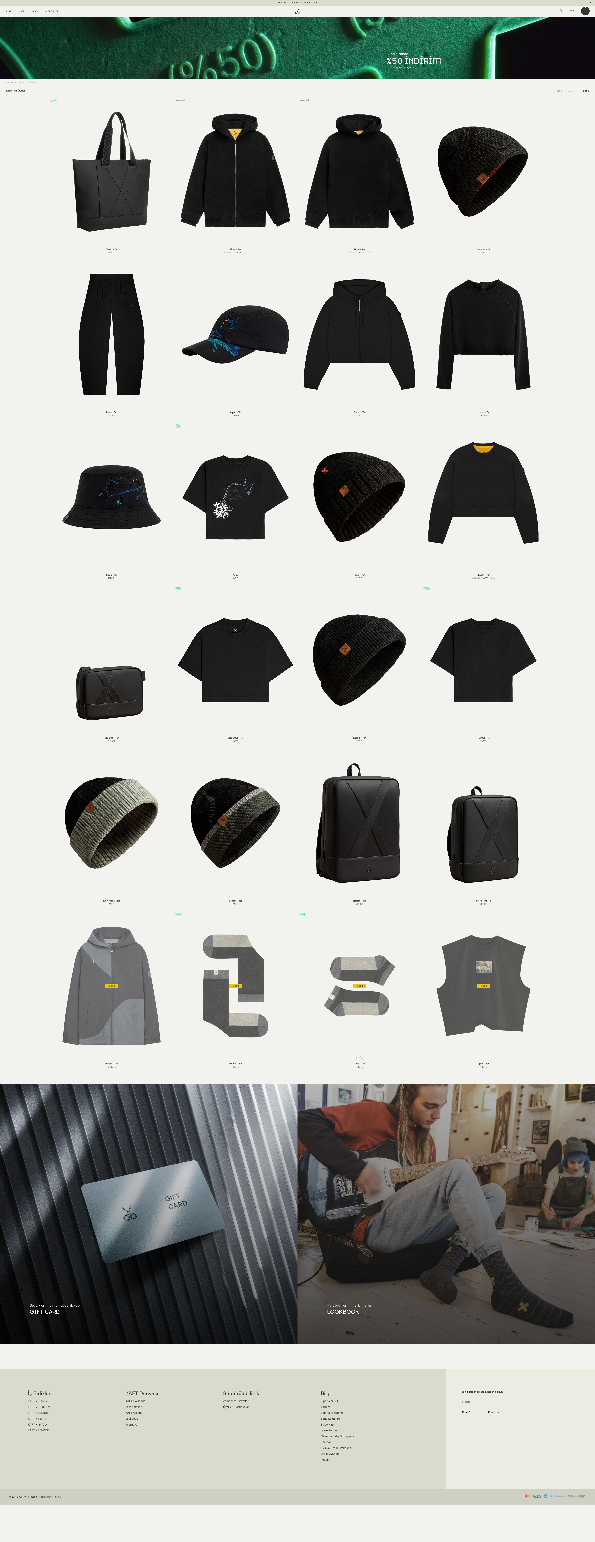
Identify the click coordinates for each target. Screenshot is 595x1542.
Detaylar (310, 3)
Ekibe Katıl (328, 1424)
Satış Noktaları (330, 1419)
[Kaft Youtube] (485, 1464)
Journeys (131, 1424)
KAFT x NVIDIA (37, 1424)
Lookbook (132, 1419)
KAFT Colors (134, 1413)
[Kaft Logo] (297, 11)
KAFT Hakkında (135, 1401)
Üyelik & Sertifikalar (236, 1407)
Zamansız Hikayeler (236, 1401)
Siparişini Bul (329, 1401)
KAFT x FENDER (38, 1430)
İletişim (325, 1460)
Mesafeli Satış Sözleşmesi (338, 1436)
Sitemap (326, 1442)
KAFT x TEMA (37, 1419)
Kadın (21, 83)
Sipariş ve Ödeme (332, 1413)
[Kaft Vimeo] (478, 1464)
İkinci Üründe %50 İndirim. (292, 3)
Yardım (325, 1407)
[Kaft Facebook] (464, 1464)
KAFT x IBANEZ (38, 1401)
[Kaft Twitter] (493, 1464)
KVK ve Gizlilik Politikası (336, 1448)
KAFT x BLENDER (39, 1413)
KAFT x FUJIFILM (39, 1407)
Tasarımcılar (134, 1407)
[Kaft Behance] (500, 1464)
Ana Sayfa (11, 83)
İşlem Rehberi (330, 1430)
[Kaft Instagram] (471, 1464)
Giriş (572, 11)
